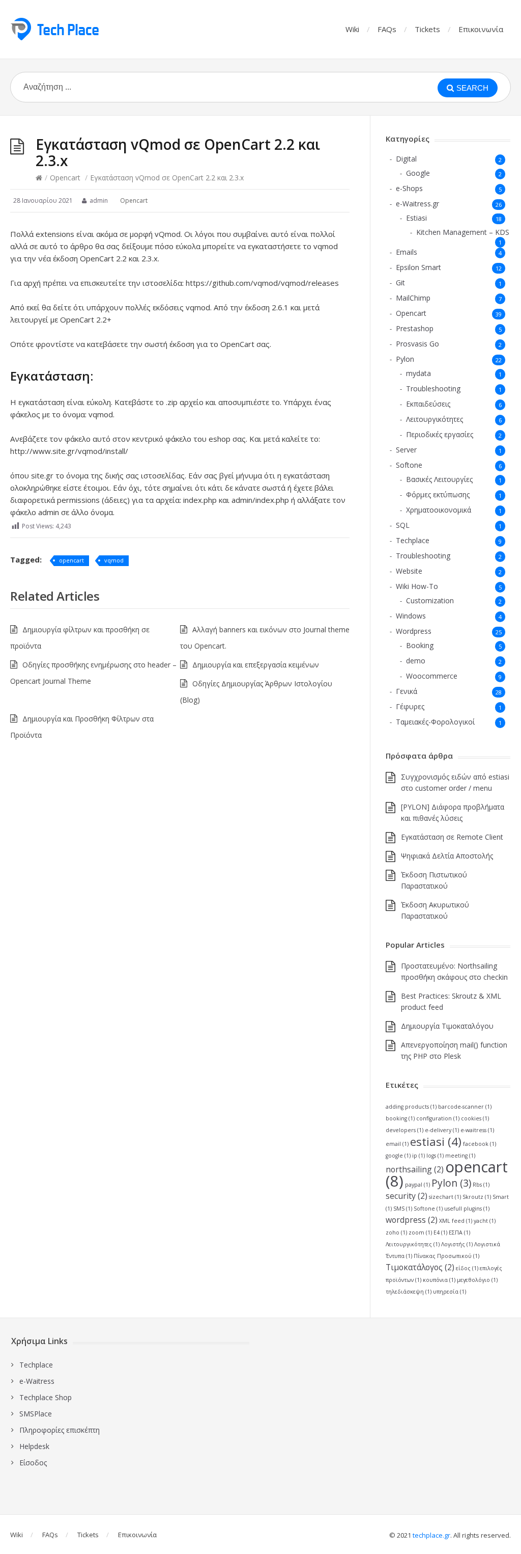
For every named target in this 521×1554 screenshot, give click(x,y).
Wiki (352, 29)
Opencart (65, 177)
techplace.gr (431, 1535)
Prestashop (414, 328)
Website (409, 571)
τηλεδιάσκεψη (408, 1291)
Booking (419, 645)
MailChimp (413, 298)
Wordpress (413, 631)
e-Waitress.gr (417, 203)
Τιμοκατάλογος (420, 1267)
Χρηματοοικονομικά (438, 510)
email (397, 1143)
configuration (437, 1118)
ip (418, 1155)
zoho (396, 1232)
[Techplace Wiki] (54, 29)
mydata (418, 373)
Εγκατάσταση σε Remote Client (452, 837)
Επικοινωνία (480, 29)
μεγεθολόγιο (477, 1279)
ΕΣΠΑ (459, 1232)
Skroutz (476, 1196)
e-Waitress (36, 1381)
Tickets (427, 29)
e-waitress (477, 1130)
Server (406, 449)
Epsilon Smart (418, 267)
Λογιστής (457, 1244)
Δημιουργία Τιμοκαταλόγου (447, 1026)
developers (404, 1130)
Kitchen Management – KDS (462, 232)
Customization (430, 600)
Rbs (481, 1184)
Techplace (412, 540)
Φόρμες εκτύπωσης (438, 494)
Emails (406, 252)
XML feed (455, 1220)
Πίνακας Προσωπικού (446, 1256)
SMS (402, 1208)
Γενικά (406, 691)
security (406, 1195)
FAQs (387, 29)
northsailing (415, 1169)
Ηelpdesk (34, 1446)
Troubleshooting (433, 388)
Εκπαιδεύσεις (428, 404)
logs (435, 1155)
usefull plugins (466, 1208)
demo (415, 660)
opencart (71, 560)
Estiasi (416, 218)
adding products (411, 1106)
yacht (485, 1220)
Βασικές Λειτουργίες (439, 479)
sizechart (445, 1196)
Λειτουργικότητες (434, 419)
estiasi (435, 1141)
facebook (479, 1143)
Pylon (405, 359)
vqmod (114, 560)
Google (418, 173)
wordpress (412, 1219)
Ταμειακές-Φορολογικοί (435, 722)
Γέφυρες (410, 706)
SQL (403, 525)
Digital (406, 159)
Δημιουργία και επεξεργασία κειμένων (255, 664)
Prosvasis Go (417, 344)
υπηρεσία (449, 1291)
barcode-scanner (464, 1106)
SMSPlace (35, 1413)
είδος (467, 1268)
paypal (417, 1184)
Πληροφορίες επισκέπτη (59, 1430)
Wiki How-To (417, 586)
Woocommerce (431, 676)
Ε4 (440, 1232)
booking (400, 1118)
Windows (411, 616)
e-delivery (442, 1130)
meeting (460, 1155)
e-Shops (409, 188)
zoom (420, 1232)
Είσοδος (33, 1462)
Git (400, 282)
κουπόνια (439, 1279)
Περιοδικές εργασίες (439, 434)
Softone (409, 465)
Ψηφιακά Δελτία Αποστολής (447, 856)
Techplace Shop (45, 1397)
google (398, 1155)
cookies (475, 1118)
